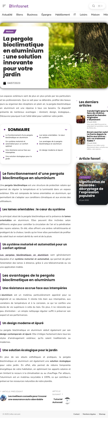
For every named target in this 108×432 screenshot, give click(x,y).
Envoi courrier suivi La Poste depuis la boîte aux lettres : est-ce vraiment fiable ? (97, 136)
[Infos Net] (19, 6)
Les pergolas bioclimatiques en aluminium (24, 254)
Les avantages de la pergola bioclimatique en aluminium (50, 142)
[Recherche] (93, 6)
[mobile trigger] (5, 6)
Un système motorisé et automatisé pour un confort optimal (17, 143)
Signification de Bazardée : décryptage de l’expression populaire (92, 189)
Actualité (85, 177)
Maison (10, 31)
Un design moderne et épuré (51, 150)
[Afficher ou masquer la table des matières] (48, 129)
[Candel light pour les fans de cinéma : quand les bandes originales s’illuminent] (80, 119)
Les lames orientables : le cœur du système (52, 136)
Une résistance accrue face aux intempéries (18, 151)
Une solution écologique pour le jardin (19, 157)
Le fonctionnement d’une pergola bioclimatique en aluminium (19, 136)
